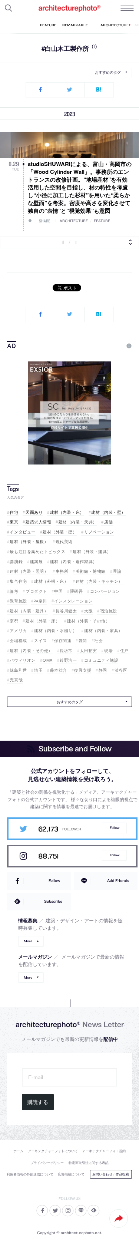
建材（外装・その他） (88, 621)
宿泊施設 (108, 611)
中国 (58, 591)
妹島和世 (18, 670)
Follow (114, 828)
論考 (14, 591)
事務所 (62, 571)
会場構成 (18, 640)
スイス (40, 640)
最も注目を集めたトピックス (37, 551)
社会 (98, 640)
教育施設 (18, 600)
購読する (37, 1102)
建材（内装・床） (67, 512)
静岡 (103, 670)
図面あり (34, 512)
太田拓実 (88, 650)
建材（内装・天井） (78, 522)
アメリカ (18, 630)
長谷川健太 (66, 611)
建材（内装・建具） (29, 611)
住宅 (14, 512)
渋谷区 (121, 670)
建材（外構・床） (51, 581)
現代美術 (64, 541)
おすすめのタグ (108, 72)
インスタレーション (73, 600)
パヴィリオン (22, 660)
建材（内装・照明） (29, 571)
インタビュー (22, 532)
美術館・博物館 (91, 571)
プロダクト (36, 591)
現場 (108, 650)
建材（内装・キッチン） (99, 581)
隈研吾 (76, 591)
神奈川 (40, 600)
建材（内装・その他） (31, 650)
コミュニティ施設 (101, 660)
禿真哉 (16, 679)
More (28, 941)
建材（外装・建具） (92, 551)
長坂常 (66, 650)
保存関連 (62, 640)
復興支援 (82, 670)
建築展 (36, 561)
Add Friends (118, 880)
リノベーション (99, 532)
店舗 (108, 522)
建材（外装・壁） (60, 532)
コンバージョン (105, 591)
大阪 (88, 611)
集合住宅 (18, 581)
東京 (14, 522)
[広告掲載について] (112, 346)
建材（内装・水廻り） (55, 630)
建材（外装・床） (43, 621)
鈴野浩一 (68, 660)
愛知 (83, 640)
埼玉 (38, 670)
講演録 (16, 561)
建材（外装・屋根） (29, 541)
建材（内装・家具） (103, 630)
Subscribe (53, 901)
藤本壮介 (58, 670)
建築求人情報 (38, 522)
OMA (48, 660)
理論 (117, 571)
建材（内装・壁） (108, 512)
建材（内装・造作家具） (73, 561)
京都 (14, 621)
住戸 (124, 650)
